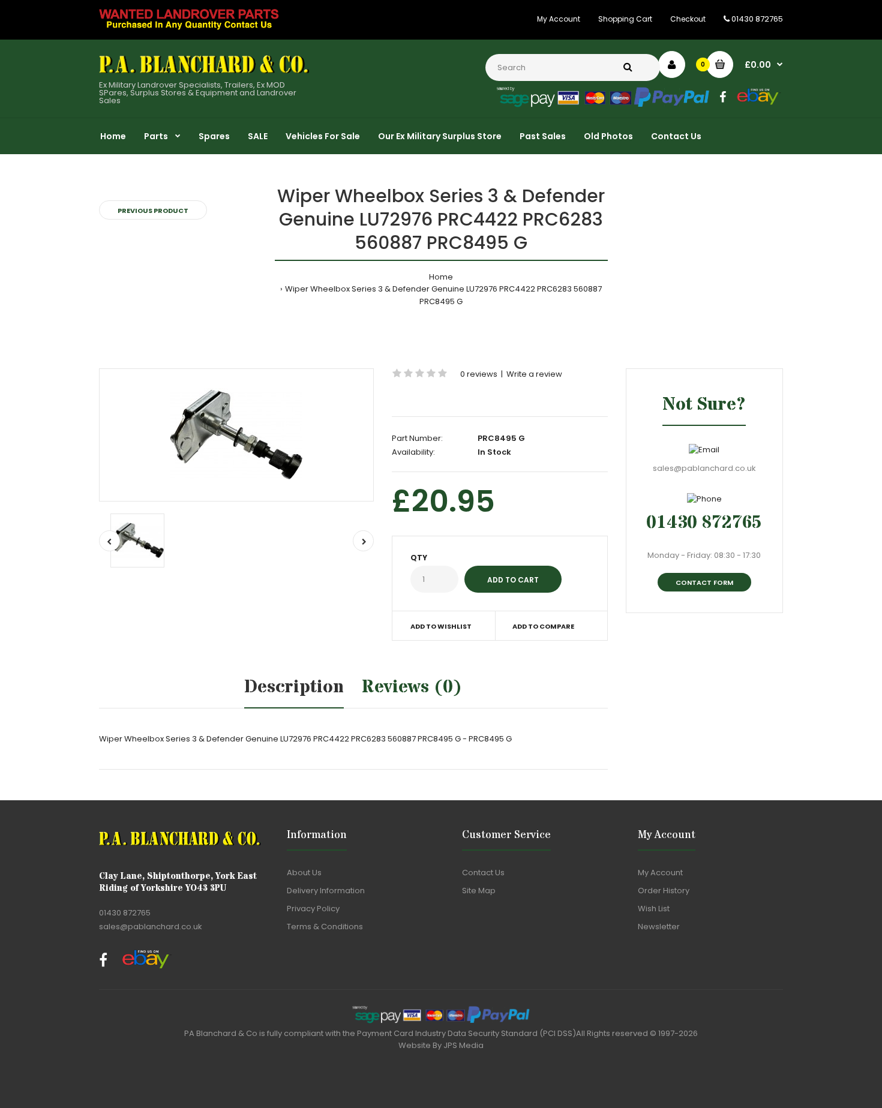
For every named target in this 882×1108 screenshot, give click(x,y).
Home (441, 277)
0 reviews (478, 374)
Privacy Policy (313, 908)
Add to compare (543, 626)
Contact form (704, 582)
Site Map (479, 890)
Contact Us (483, 872)
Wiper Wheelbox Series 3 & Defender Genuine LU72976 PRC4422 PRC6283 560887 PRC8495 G (443, 295)
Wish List (654, 908)
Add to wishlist (441, 626)
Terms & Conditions (325, 926)
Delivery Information (326, 890)
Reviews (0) (412, 687)
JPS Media (463, 1045)
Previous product (153, 210)
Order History (663, 890)
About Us (304, 872)
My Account (558, 19)
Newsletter (659, 926)
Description (294, 687)
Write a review (534, 374)
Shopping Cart (625, 19)
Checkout (688, 19)
